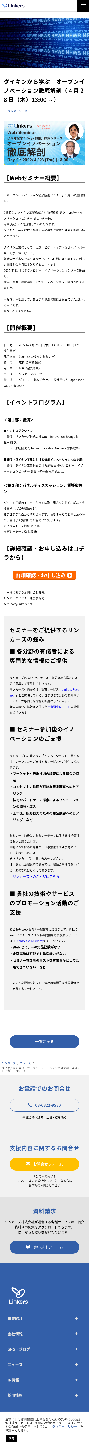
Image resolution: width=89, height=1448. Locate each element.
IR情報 (13, 1380)
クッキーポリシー (64, 1426)
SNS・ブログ (19, 1349)
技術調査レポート (58, 706)
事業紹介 (15, 1318)
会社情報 (15, 1334)
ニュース (15, 1365)
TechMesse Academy (29, 941)
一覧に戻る (44, 1041)
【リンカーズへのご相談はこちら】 (36, 876)
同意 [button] (11, 1438)
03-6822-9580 (48, 1105)
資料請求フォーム (48, 1247)
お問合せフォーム (48, 1164)
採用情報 (15, 1395)
